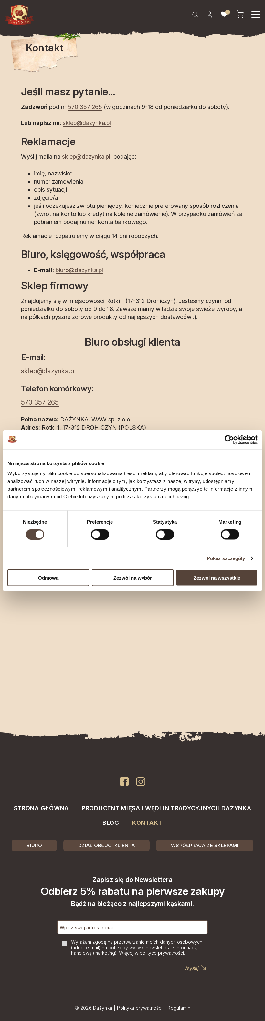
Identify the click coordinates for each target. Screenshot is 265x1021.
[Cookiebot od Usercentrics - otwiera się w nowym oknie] (229, 439)
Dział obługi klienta (106, 845)
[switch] (100, 534)
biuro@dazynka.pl (79, 270)
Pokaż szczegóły (226, 558)
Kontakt (147, 822)
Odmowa (48, 577)
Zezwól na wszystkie (217, 577)
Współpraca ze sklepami (204, 845)
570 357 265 (85, 106)
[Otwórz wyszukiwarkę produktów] (195, 14)
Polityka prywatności (140, 1008)
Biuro (34, 845)
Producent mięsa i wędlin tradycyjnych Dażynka (166, 808)
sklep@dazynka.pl (87, 123)
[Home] (19, 16)
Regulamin (178, 1008)
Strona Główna (41, 808)
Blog (110, 822)
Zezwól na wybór (132, 577)
